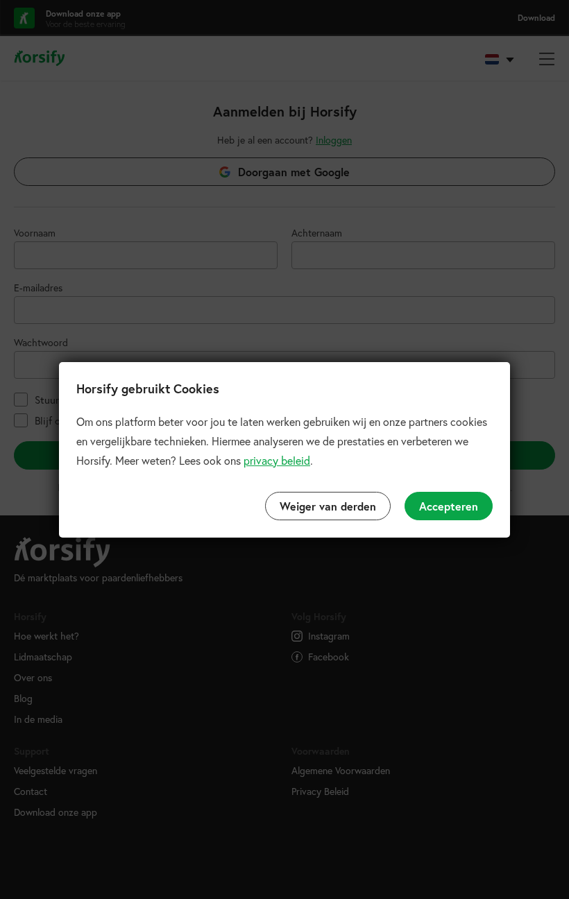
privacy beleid (277, 460)
